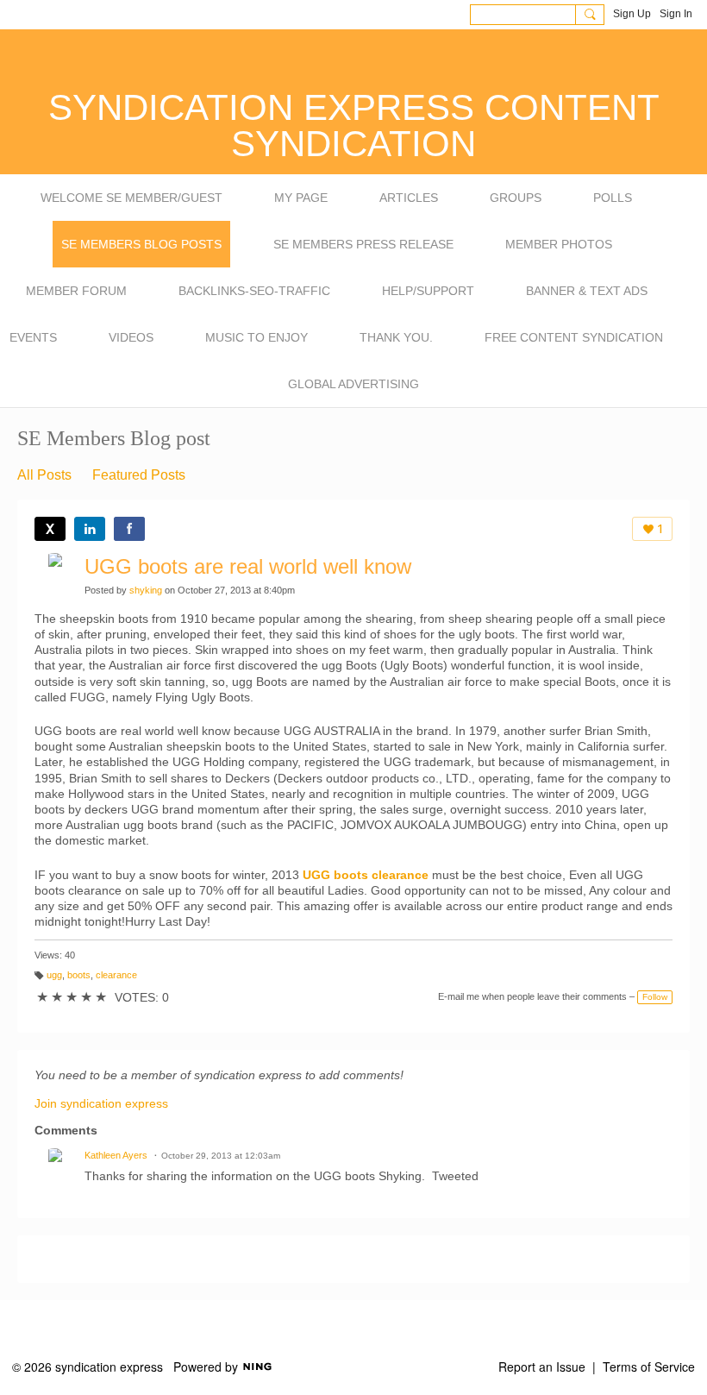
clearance (116, 975)
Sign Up (632, 14)
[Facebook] (129, 529)
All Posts (44, 475)
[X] (50, 529)
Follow (654, 997)
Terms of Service (649, 1366)
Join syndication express (101, 1103)
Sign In (676, 14)
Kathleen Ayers (115, 1155)
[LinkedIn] (89, 529)
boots (79, 975)
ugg (54, 975)
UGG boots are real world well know (247, 566)
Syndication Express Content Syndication (354, 125)
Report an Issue (541, 1366)
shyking (145, 590)
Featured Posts (138, 475)
